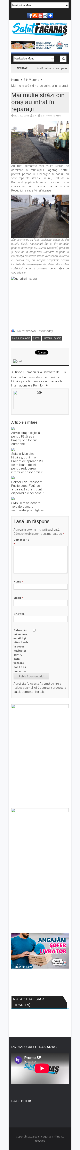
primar (36, 338)
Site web (19, 613)
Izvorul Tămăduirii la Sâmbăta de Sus (40, 372)
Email (18, 597)
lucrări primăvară (21, 338)
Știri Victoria (31, 79)
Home (15, 79)
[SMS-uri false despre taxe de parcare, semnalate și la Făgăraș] (27, 499)
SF (34, 115)
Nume (18, 581)
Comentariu (21, 541)
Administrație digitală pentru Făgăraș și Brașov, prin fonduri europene (25, 438)
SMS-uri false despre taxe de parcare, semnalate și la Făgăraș (27, 506)
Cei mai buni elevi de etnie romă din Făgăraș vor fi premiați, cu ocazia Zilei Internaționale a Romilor (37, 381)
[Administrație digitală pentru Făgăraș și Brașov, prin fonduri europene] (27, 429)
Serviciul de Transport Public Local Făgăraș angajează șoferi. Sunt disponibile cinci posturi (27, 487)
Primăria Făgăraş (52, 338)
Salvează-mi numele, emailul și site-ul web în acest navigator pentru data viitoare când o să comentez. (21, 651)
